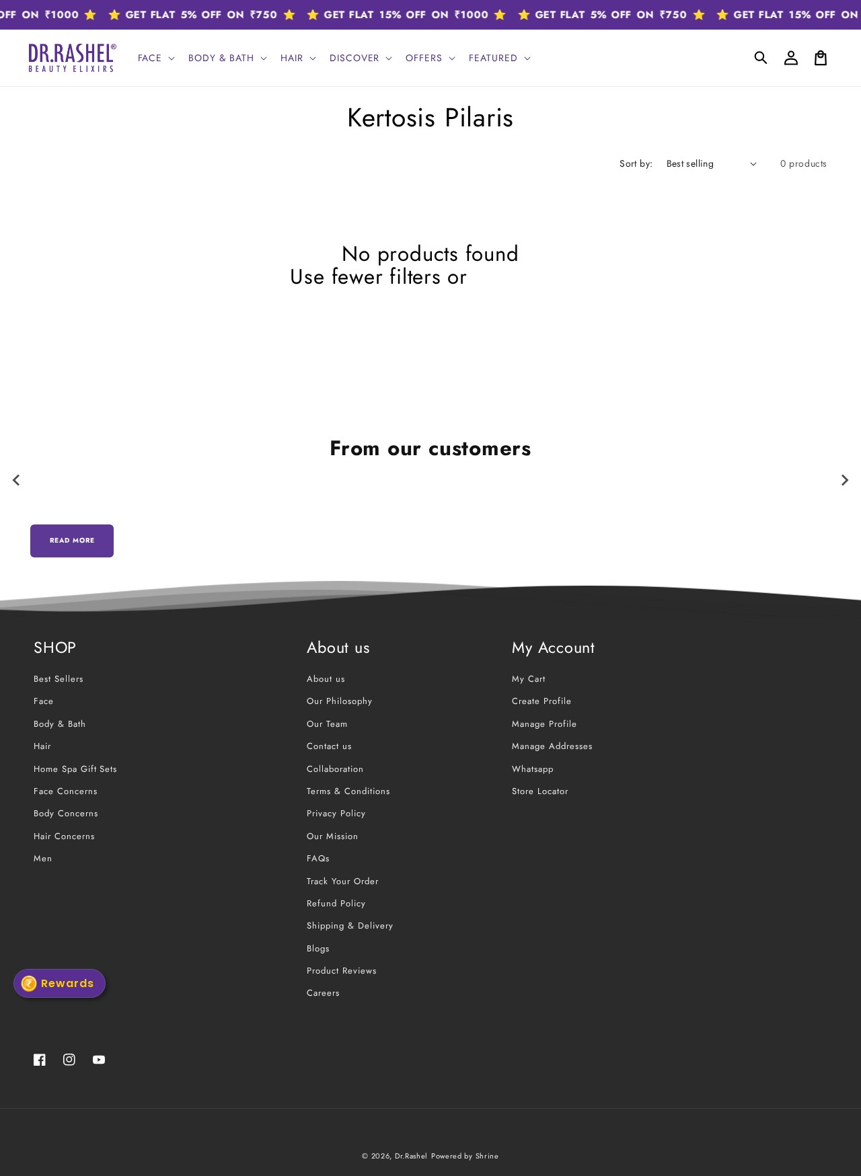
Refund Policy (336, 903)
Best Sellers (58, 678)
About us (326, 678)
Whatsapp (533, 768)
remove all (522, 277)
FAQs (318, 858)
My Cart (529, 678)
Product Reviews (341, 970)
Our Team (327, 723)
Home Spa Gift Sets (75, 768)
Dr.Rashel (411, 1155)
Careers (323, 992)
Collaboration (335, 768)
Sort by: (636, 163)
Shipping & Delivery (350, 925)
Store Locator (540, 791)
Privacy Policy (336, 813)
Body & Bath (60, 723)
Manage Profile (544, 723)
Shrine (487, 1155)
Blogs (318, 948)
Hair (42, 746)
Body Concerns (66, 813)
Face (44, 701)
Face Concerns (65, 791)
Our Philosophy (339, 701)
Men (43, 858)
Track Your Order (342, 881)
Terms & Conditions (348, 791)
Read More (72, 540)
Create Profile (541, 701)
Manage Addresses (552, 746)
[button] (761, 58)
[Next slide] (844, 480)
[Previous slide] (17, 480)
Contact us (329, 746)
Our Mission (333, 836)
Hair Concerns (64, 836)
